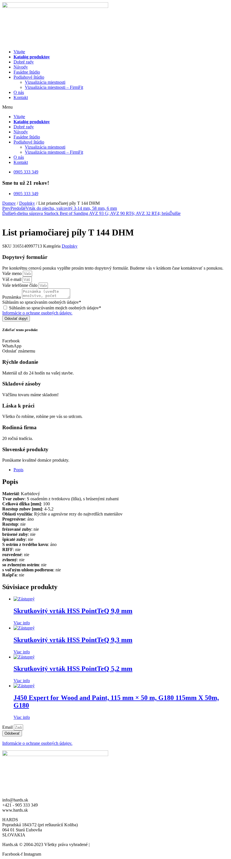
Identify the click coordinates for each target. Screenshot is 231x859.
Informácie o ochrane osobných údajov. (37, 312)
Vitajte (19, 51)
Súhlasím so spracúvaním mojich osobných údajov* (55, 307)
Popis (18, 469)
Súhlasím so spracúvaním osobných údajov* (41, 302)
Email (8, 727)
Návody (21, 67)
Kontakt (21, 97)
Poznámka (12, 297)
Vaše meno (12, 273)
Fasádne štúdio (27, 72)
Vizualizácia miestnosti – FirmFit (54, 87)
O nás (19, 92)
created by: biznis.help (110, 844)
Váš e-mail (12, 279)
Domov (9, 203)
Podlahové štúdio (29, 77)
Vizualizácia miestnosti (45, 82)
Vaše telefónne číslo (20, 285)
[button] (115, 107)
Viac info (22, 622)
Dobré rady (24, 62)
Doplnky (27, 203)
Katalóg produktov (32, 56)
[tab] (121, 469)
